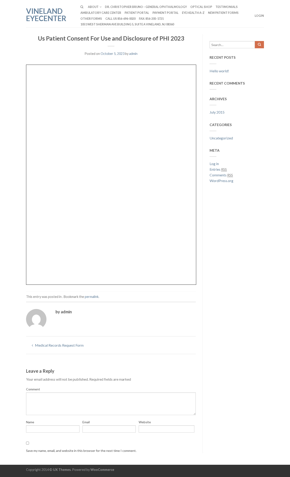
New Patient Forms (223, 13)
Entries (218, 169)
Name (30, 422)
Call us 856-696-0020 (120, 18)
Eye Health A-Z (193, 13)
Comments (221, 175)
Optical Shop (201, 7)
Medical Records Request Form (59, 345)
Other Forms (91, 18)
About (93, 7)
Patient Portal (137, 13)
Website (145, 422)
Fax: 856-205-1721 (151, 18)
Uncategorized (221, 138)
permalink (92, 297)
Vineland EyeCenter (46, 14)
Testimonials (226, 7)
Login (259, 15)
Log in (214, 163)
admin (133, 54)
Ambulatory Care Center (100, 13)
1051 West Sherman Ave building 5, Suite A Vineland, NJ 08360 (127, 24)
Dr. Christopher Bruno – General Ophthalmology (146, 7)
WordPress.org (221, 180)
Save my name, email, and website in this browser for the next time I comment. (81, 451)
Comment (33, 389)
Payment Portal (165, 13)
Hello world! (219, 71)
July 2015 (217, 112)
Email (86, 422)
